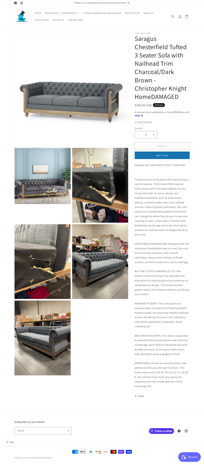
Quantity (139, 128)
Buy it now (162, 155)
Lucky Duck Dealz (28, 458)
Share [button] (141, 396)
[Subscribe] (68, 431)
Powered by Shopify (44, 458)
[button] (62, 13)
